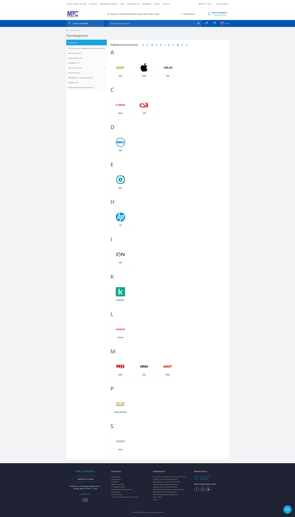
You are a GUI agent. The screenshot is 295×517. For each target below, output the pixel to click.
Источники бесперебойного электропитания (169, 477)
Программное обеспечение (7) (81, 87)
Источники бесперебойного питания (124, 497)
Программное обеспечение (121, 489)
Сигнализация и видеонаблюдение (165, 484)
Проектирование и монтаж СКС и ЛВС (166, 482)
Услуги (122, 4)
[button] (134, 14)
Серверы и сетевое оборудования (165, 479)
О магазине (93, 4)
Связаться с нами (85, 479)
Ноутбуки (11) (74, 63)
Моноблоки (115, 477)
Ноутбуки (114, 482)
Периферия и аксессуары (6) (80, 77)
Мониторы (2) (74, 73)
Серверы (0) (73, 82)
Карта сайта (157, 497)
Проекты (157, 4)
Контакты (166, 4)
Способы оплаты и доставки (76, 4)
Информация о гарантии (108, 4)
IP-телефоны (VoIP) (118, 487)
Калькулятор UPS (133, 4)
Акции (155, 499)
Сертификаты (147, 4)
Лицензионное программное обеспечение (168, 489)
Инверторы (115, 492)
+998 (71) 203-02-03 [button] (84, 471)
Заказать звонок (220, 15)
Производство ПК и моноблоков (164, 492)
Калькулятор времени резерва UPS (165, 494)
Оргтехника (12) (75, 68)
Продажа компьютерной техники (165, 487)
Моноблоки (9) (74, 53)
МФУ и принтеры (117, 484)
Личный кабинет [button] (223, 4)
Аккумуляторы (116, 494)
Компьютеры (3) (75, 58)
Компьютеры (116, 479)
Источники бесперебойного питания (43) (86, 48)
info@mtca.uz (85, 494)
